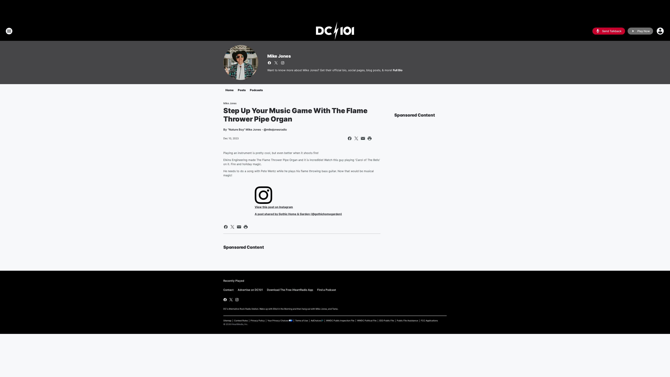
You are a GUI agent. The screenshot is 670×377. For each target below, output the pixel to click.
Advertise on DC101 (250, 289)
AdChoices (316, 320)
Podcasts (256, 90)
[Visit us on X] (276, 63)
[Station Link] (335, 31)
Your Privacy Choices (277, 320)
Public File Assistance (407, 320)
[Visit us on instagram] (283, 63)
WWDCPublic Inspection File (340, 320)
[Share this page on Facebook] (349, 138)
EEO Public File (386, 320)
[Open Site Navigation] (9, 31)
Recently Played (233, 280)
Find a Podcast (326, 289)
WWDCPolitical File (367, 320)
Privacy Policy (258, 320)
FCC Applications (429, 320)
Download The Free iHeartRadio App (290, 289)
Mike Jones (279, 56)
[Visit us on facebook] (269, 63)
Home (229, 90)
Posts (242, 90)
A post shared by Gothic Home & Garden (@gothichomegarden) (298, 214)
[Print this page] (369, 138)
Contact (228, 289)
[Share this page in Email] (362, 138)
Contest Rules (241, 320)
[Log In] (660, 31)
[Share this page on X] (356, 138)
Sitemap (227, 320)
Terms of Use (301, 320)
